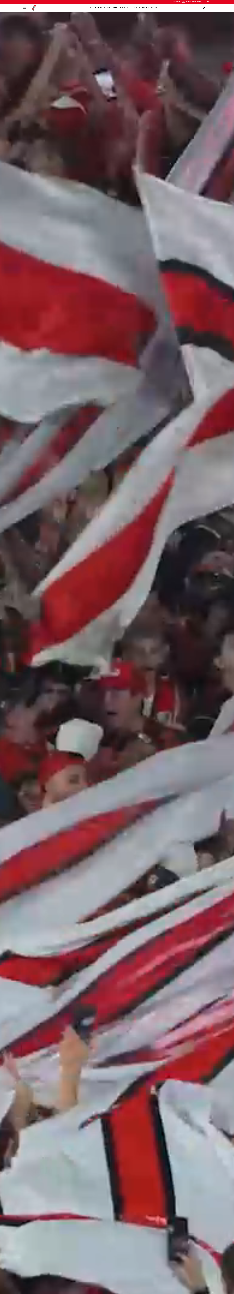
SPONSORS (175, 1)
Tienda (107, 8)
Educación (135, 8)
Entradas (98, 8)
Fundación (124, 8)
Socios (89, 8)
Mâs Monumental (150, 8)
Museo (115, 8)
